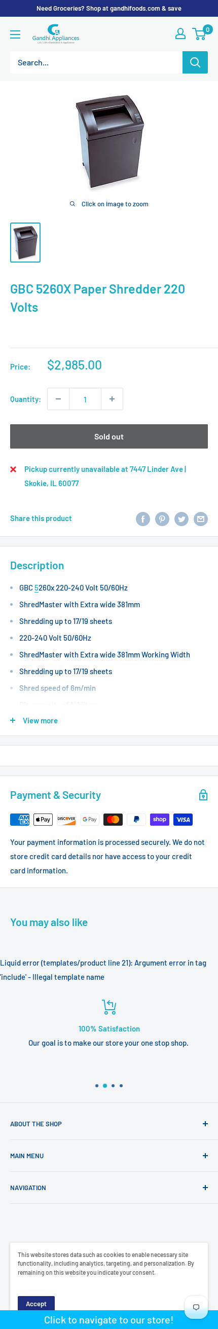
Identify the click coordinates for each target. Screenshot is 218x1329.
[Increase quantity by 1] (112, 399)
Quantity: (25, 398)
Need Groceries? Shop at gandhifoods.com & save (109, 8)
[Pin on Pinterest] (162, 518)
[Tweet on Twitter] (181, 518)
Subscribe (109, 1306)
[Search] (195, 62)
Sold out (109, 436)
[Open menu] (15, 34)
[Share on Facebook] (143, 518)
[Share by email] (201, 518)
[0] (199, 34)
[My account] (180, 33)
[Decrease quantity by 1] (58, 399)
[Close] (204, 1191)
